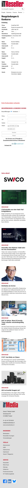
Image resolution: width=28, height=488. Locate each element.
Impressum (6, 452)
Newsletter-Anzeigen (8, 435)
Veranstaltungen (7, 438)
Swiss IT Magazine (8, 454)
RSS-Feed (6, 465)
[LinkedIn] (10, 482)
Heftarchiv (5, 469)
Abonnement (6, 445)
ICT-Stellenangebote (8, 473)
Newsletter (6, 462)
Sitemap (5, 467)
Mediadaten (6, 433)
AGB (4, 447)
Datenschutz (6, 449)
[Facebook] (5, 482)
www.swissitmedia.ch (8, 425)
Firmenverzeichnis (8, 471)
